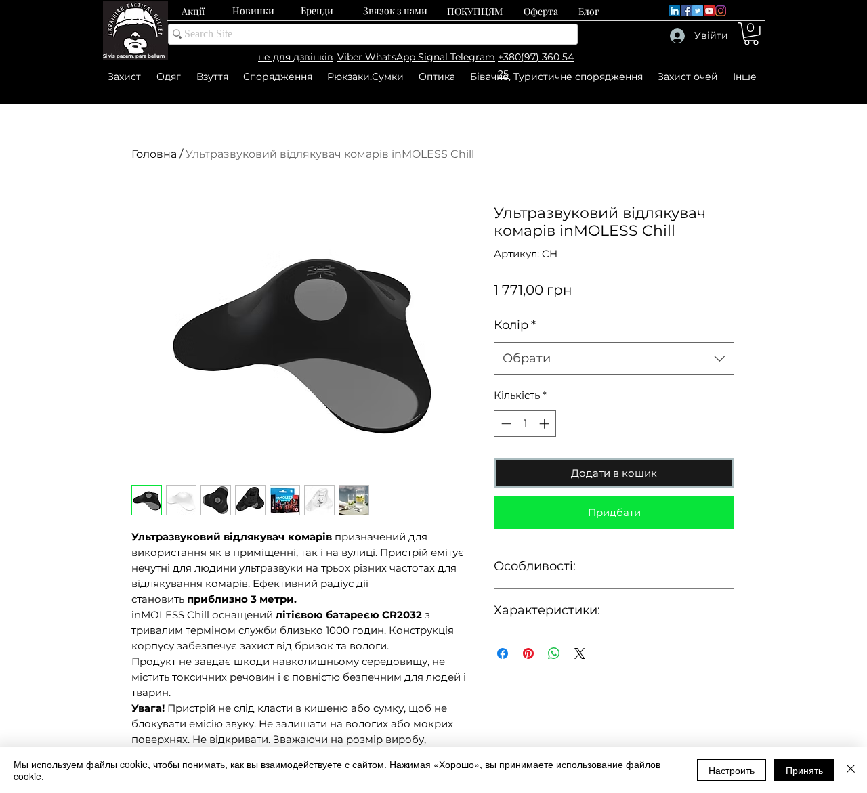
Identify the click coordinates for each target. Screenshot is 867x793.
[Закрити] (851, 770)
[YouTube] (709, 10)
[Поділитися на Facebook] (502, 653)
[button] (751, 33)
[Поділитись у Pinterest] (528, 653)
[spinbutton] (525, 423)
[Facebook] (686, 10)
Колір (515, 325)
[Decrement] (505, 423)
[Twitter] (697, 10)
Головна (154, 154)
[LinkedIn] (674, 10)
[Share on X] (580, 653)
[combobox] (614, 359)
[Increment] (545, 423)
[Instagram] (720, 10)
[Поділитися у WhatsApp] (554, 653)
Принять (804, 770)
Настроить (732, 770)
